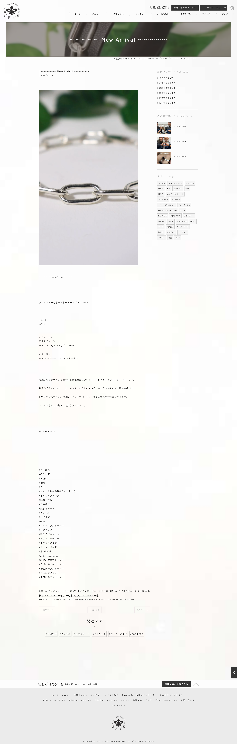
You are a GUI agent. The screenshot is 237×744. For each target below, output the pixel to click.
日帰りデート (189, 216)
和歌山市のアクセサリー (49, 599)
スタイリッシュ (184, 205)
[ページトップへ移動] (196, 684)
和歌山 (170, 221)
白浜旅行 (170, 227)
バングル (161, 237)
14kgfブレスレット (175, 183)
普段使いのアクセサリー (167, 210)
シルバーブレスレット (166, 205)
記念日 (160, 188)
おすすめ (161, 221)
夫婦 (187, 188)
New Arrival (162, 216)
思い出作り (177, 188)
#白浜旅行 (51, 633)
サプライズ (190, 183)
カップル (161, 183)
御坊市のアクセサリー (88, 599)
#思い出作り (136, 633)
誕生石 (160, 194)
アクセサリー (182, 221)
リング (182, 210)
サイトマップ (118, 705)
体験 (170, 237)
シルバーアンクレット (175, 194)
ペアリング (183, 232)
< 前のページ (47, 609)
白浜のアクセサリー (106, 599)
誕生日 (160, 232)
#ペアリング (99, 633)
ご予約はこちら (213, 7)
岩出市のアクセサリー (69, 599)
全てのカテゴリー (167, 78)
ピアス (177, 237)
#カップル (65, 633)
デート (160, 227)
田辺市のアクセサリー (125, 599)
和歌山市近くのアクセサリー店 (55, 591)
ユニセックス (163, 199)
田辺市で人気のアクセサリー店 (82, 595)
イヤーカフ (176, 199)
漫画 (168, 188)
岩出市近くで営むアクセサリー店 (90, 591)
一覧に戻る (94, 609)
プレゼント (171, 232)
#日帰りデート (81, 633)
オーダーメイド (183, 227)
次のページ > (142, 609)
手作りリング (175, 216)
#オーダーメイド (118, 633)
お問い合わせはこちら (185, 7)
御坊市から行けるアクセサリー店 (126, 591)
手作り (192, 221)
